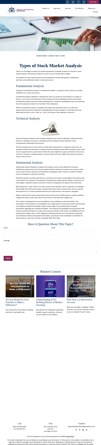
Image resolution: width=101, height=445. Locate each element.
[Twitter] (67, 2)
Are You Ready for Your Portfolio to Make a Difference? (17, 302)
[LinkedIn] (73, 2)
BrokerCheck (70, 436)
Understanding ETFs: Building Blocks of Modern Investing (49, 302)
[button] (46, 8)
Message (7, 240)
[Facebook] (78, 2)
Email (53, 228)
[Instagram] (84, 2)
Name (6, 228)
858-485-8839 (21, 426)
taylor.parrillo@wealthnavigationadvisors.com (81, 426)
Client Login (93, 2)
